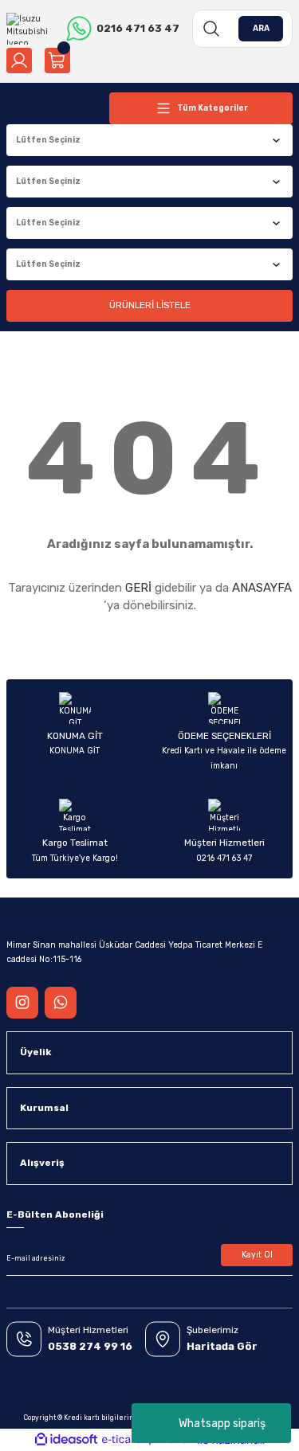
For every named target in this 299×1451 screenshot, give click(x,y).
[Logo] (29, 29)
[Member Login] (19, 60)
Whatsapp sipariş (222, 1423)
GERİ (138, 588)
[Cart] (57, 60)
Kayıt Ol (257, 1255)
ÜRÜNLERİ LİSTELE (150, 305)
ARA (261, 28)
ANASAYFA (262, 588)
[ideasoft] (66, 1440)
